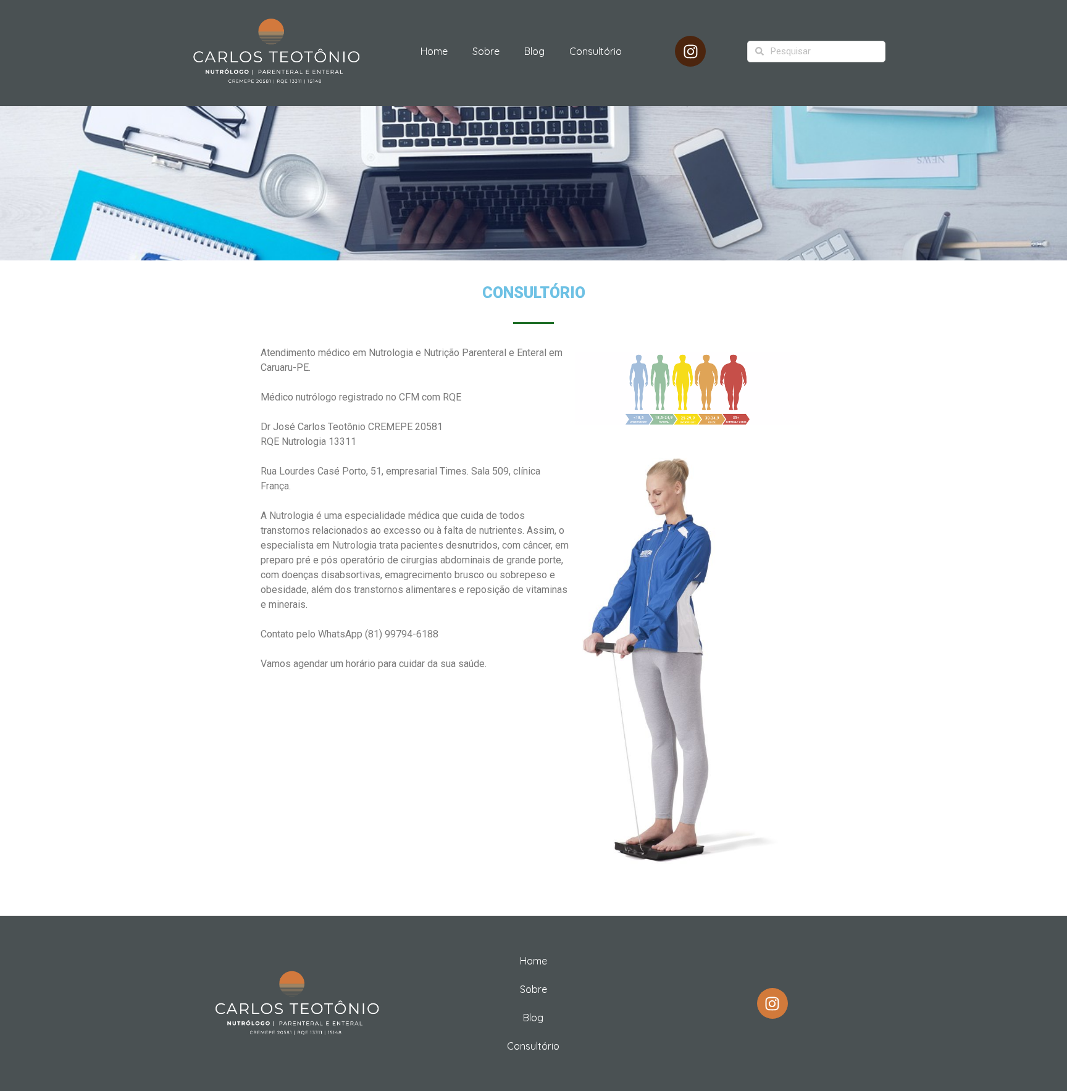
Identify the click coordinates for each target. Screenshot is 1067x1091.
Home (434, 51)
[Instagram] (690, 51)
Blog (534, 51)
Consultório (595, 51)
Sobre (486, 51)
